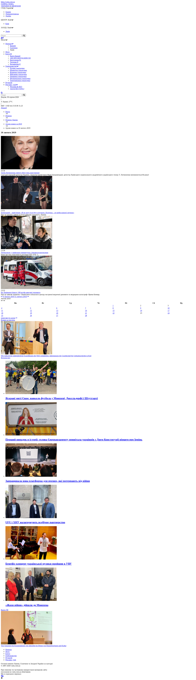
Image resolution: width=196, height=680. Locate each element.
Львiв (7, 31)
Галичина (13, 48)
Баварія (13, 46)
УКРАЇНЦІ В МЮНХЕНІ (11, 5)
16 (141, 311)
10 (168, 308)
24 (168, 313)
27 (57, 316)
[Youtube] (1, 38)
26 (31, 316)
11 (2, 311)
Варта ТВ (4, 610)
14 (86, 311)
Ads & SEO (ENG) (17, 89)
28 (86, 316)
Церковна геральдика (18, 76)
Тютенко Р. (14, 62)
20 (57, 313)
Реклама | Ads (10, 85)
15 (113, 311)
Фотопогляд (5, 358)
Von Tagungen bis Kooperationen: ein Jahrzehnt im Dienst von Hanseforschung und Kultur (33, 646)
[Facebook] (3, 38)
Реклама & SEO (16, 87)
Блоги (7, 54)
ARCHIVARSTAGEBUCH (20, 58)
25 (2, 316)
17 (168, 311)
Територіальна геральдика (20, 81)
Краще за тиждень (8, 320)
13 (57, 311)
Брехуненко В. (15, 60)
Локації (4, 108)
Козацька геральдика (18, 72)
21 (86, 313)
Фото (7, 52)
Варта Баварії (15, 56)
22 (113, 313)
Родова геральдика (17, 68)
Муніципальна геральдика (20, 78)
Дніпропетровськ (12, 14)
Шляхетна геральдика (18, 70)
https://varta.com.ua (8, 2)
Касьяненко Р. (15, 64)
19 (31, 313)
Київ (7, 24)
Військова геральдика (18, 74)
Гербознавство (11, 66)
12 (31, 311)
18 (2, 313)
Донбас (8, 16)
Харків (8, 12)
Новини (8, 44)
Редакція (8, 83)
